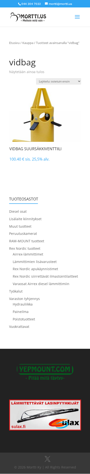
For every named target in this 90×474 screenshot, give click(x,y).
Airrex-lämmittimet (28, 254)
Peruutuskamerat (23, 233)
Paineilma (21, 311)
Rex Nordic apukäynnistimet (35, 269)
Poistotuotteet (24, 319)
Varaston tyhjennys (24, 298)
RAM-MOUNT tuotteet (26, 241)
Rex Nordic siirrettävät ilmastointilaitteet (45, 276)
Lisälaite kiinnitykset (25, 219)
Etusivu (14, 43)
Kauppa (27, 43)
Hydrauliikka (23, 304)
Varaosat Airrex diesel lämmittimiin (41, 283)
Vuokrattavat (19, 326)
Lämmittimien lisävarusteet (35, 261)
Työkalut (16, 291)
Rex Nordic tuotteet (24, 248)
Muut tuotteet (20, 226)
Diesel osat (18, 211)
